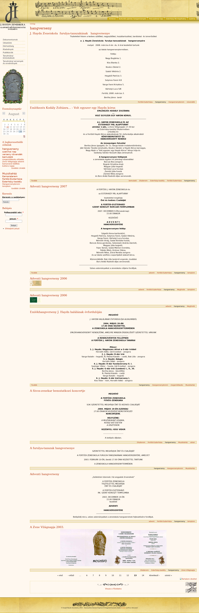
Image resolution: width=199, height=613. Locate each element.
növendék (191, 102)
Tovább (34, 181)
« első (60, 575)
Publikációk (8, 52)
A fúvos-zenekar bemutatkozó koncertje (57, 390)
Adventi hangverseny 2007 (48, 186)
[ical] (24, 137)
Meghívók (181, 289)
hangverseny (160, 102)
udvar (192, 442)
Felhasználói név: (13, 212)
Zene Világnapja (188, 570)
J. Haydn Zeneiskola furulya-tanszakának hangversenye (70, 33)
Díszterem (143, 181)
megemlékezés (177, 385)
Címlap (32, 24)
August (13, 114)
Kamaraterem (10, 176)
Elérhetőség (8, 46)
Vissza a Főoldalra (113, 589)
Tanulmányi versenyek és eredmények (13, 62)
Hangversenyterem (176, 102)
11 (120, 575)
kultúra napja (8, 166)
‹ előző (71, 575)
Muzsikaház (190, 385)
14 (143, 575)
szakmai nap (9, 151)
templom (191, 273)
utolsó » (168, 575)
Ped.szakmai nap (156, 19)
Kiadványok (8, 49)
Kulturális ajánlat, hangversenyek (132, 19)
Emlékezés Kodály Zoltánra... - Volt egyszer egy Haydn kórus (72, 107)
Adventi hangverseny (44, 474)
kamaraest (7, 164)
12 (128, 575)
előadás (20, 159)
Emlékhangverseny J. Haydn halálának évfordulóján (66, 312)
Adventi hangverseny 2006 (48, 278)
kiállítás (16, 164)
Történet (112, 19)
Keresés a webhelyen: (13, 197)
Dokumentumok (10, 40)
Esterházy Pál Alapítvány (176, 19)
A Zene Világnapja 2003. (47, 527)
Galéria (192, 19)
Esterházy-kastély (157, 181)
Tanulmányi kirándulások (9, 57)
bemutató (133, 181)
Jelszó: (14, 219)
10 (113, 575)
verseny (6, 154)
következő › (154, 575)
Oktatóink (7, 43)
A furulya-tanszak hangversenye (52, 448)
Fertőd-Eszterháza (145, 102)
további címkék (18, 168)
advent (151, 273)
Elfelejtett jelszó (12, 229)
